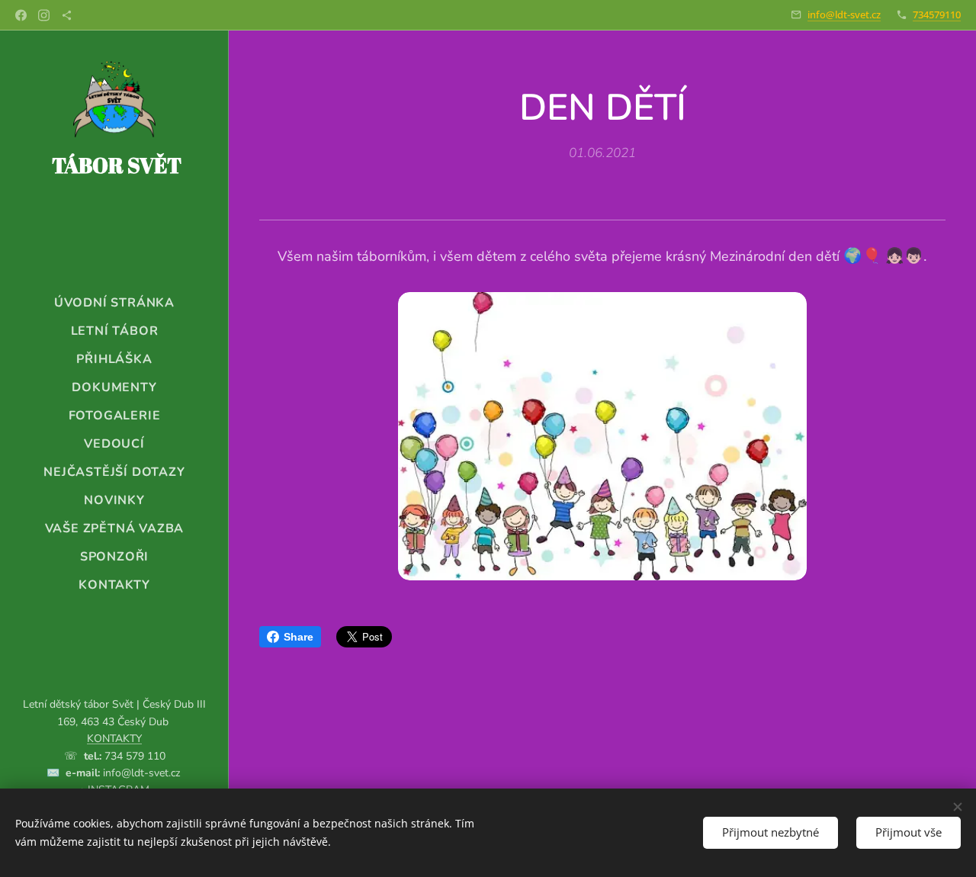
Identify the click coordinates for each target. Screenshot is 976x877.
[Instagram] (43, 15)
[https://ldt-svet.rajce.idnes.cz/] (66, 15)
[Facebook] (20, 15)
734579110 (937, 14)
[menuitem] (114, 303)
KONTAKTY (114, 738)
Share (298, 637)
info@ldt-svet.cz (844, 14)
